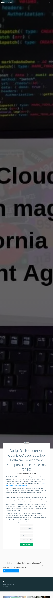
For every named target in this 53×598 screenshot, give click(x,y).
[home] (7, 2)
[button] (49, 2)
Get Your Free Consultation (11, 571)
